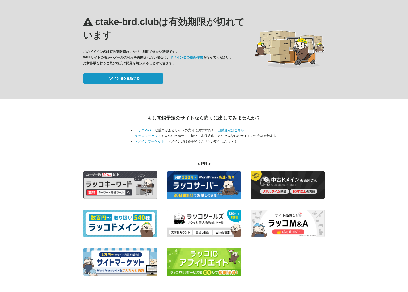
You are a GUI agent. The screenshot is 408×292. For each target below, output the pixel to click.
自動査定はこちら (231, 130)
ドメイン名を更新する (123, 78)
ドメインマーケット (149, 141)
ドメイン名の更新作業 (186, 57)
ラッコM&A (143, 130)
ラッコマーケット (148, 136)
